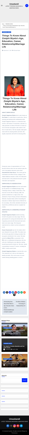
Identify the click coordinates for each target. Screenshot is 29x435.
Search (4, 375)
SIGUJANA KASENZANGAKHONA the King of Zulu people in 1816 (14, 362)
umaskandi (8, 333)
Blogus (23, 431)
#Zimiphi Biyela (17, 50)
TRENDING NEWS (7, 32)
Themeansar (14, 433)
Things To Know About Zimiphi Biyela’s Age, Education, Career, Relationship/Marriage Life (14, 41)
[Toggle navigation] (2, 5)
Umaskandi (14, 4)
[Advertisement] (14, 65)
